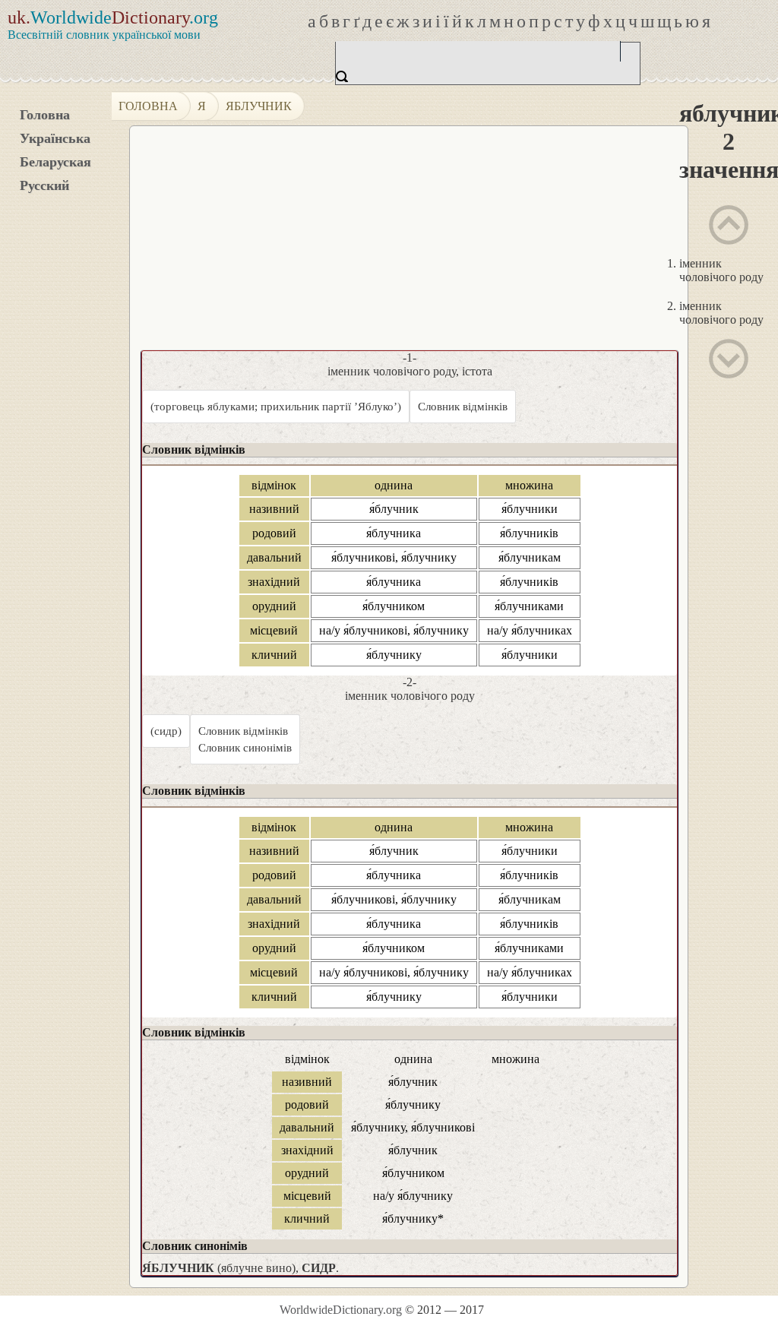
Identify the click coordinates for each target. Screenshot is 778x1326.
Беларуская (55, 161)
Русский (44, 185)
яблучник (259, 106)
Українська (55, 138)
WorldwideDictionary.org (341, 1309)
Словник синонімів (245, 748)
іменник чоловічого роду (721, 270)
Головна (45, 114)
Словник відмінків (463, 406)
